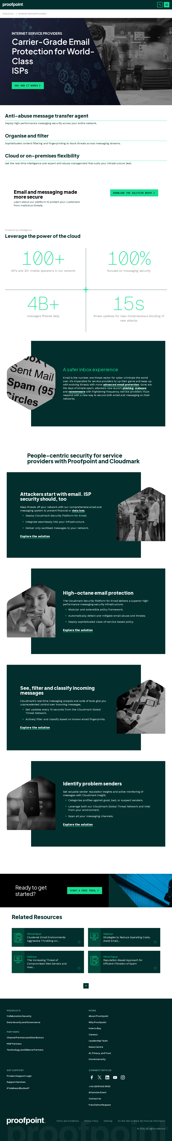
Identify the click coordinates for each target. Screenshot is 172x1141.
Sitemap (108, 1121)
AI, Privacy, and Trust (100, 1053)
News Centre (96, 1047)
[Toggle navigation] (166, 4)
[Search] (160, 4)
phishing (128, 388)
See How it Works (26, 85)
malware (140, 388)
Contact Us (95, 1098)
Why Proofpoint (97, 1022)
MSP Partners (14, 1043)
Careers (93, 1034)
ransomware (77, 391)
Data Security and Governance (23, 1022)
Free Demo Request (100, 1104)
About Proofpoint (98, 1016)
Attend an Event (97, 1092)
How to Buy (95, 1028)
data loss (78, 510)
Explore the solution (35, 536)
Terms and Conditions (67, 1121)
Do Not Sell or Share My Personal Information (141, 1121)
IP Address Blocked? (18, 1088)
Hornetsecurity (97, 1059)
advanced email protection (121, 384)
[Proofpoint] (13, 4)
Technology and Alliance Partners (25, 1049)
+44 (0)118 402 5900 (99, 1086)
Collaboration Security (19, 1016)
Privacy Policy (91, 1121)
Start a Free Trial (83, 890)
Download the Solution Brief (132, 192)
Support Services (16, 1082)
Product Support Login (19, 1076)
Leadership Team (98, 1040)
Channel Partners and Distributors (25, 1037)
